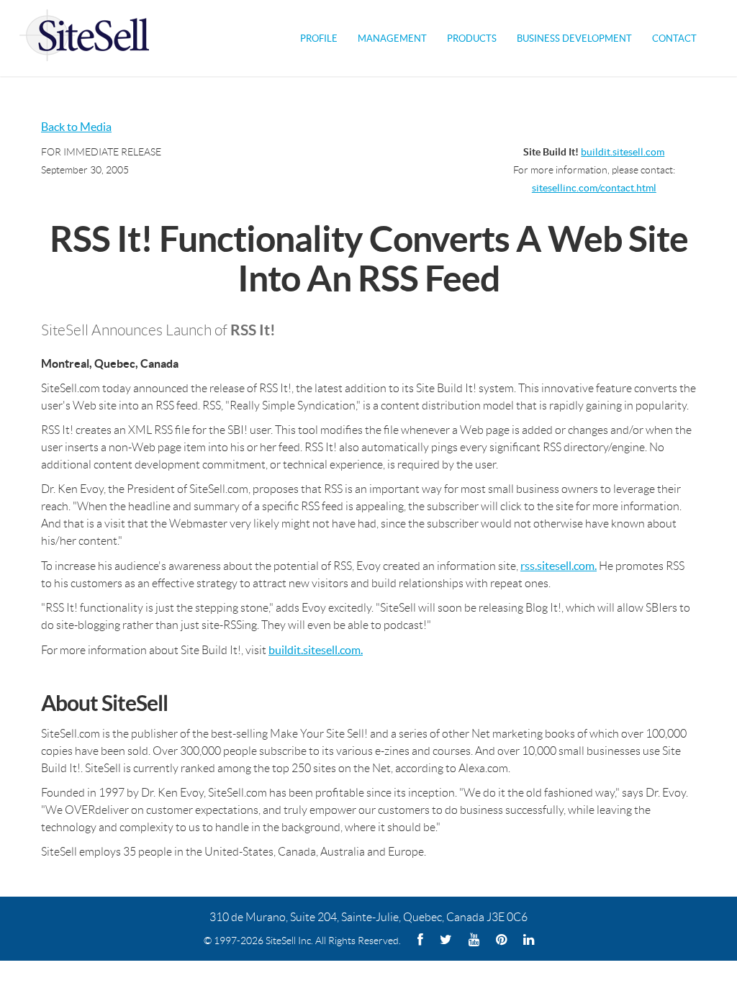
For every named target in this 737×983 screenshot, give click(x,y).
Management (392, 38)
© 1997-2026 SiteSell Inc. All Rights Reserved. (302, 940)
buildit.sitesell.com (622, 152)
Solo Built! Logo (84, 38)
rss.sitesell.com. (558, 565)
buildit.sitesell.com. (315, 649)
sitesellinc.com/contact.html (594, 188)
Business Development (574, 38)
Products (472, 38)
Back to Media (76, 126)
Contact (674, 38)
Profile (319, 38)
